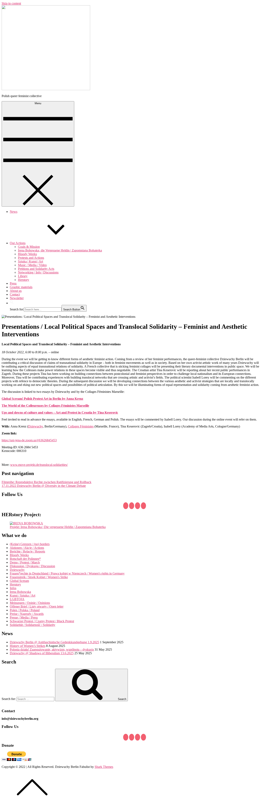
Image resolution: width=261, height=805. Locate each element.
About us (16, 290)
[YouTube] (137, 505)
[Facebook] (125, 505)
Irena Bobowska (20, 592)
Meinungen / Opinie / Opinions (30, 603)
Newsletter (17, 298)
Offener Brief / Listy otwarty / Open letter (36, 606)
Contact (15, 294)
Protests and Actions (31, 257)
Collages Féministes (81, 426)
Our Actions (17, 243)
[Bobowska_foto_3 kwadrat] (26, 523)
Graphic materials (21, 287)
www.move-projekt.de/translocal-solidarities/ (39, 464)
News (13, 211)
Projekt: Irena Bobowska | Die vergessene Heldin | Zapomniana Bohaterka (58, 527)
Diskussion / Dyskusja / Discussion (32, 566)
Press (13, 283)
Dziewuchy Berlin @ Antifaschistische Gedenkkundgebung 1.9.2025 (54, 642)
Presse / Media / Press (24, 617)
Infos (13, 588)
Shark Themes (104, 766)
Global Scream (19, 580)
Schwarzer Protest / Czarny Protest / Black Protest (42, 621)
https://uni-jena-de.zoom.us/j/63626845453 (29, 440)
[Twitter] (131, 505)
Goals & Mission (29, 246)
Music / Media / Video (32, 265)
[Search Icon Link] (12, 303)
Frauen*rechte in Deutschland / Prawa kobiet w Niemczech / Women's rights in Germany (67, 573)
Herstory (23, 279)
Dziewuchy (35, 426)
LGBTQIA (17, 599)
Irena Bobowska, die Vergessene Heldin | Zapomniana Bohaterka (60, 250)
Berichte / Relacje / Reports (27, 551)
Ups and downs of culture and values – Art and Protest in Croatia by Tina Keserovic (60, 412)
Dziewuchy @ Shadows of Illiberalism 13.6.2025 (42, 653)
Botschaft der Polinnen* (25, 558)
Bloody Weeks (27, 254)
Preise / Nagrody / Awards (27, 614)
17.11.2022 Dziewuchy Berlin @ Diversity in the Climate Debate (44, 485)
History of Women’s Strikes (27, 646)
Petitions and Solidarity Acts (36, 268)
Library (23, 276)
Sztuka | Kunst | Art (30, 261)
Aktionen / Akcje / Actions (27, 547)
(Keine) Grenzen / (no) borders (30, 544)
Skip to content (11, 3)
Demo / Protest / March (25, 562)
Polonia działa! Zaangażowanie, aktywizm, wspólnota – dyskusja (52, 649)
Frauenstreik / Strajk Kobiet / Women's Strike (39, 577)
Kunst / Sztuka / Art (22, 595)
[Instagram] (143, 505)
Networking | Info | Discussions (38, 272)
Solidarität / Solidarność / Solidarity (32, 625)
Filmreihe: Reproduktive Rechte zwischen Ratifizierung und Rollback (46, 482)
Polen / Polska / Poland (25, 610)
